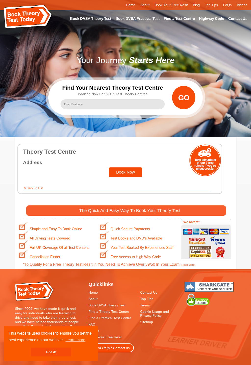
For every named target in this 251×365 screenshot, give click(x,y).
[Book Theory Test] (34, 300)
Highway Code (211, 18)
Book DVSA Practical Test (137, 18)
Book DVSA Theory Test (90, 18)
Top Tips (211, 5)
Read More (188, 264)
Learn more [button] (75, 340)
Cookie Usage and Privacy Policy (154, 313)
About (145, 5)
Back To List (35, 188)
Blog (196, 5)
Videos (242, 5)
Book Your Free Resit (171, 5)
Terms (145, 305)
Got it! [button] (51, 352)
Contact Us (237, 18)
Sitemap (146, 322)
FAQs (227, 5)
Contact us (111, 348)
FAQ (91, 324)
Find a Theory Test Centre (108, 312)
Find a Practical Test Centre (109, 318)
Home (130, 5)
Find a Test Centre (179, 18)
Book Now (125, 172)
